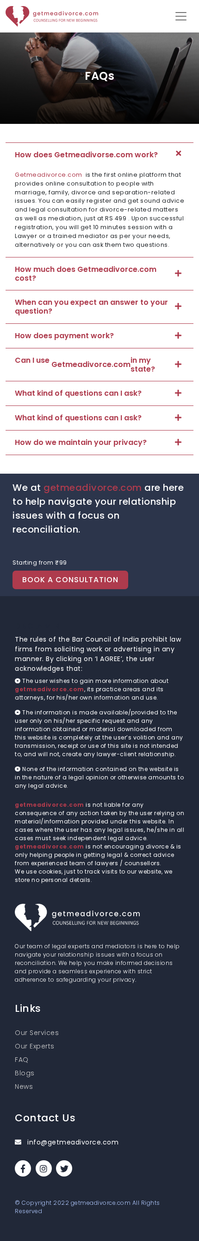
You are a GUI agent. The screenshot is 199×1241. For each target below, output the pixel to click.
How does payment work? (64, 335)
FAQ (22, 1059)
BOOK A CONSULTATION (70, 579)
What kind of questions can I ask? (78, 393)
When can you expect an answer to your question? (91, 306)
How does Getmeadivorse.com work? (86, 154)
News (24, 1086)
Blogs (25, 1073)
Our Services (37, 1032)
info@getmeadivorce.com (72, 1142)
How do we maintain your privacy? (81, 442)
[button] (180, 16)
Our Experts (35, 1046)
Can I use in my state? (85, 364)
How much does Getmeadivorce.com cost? (85, 273)
